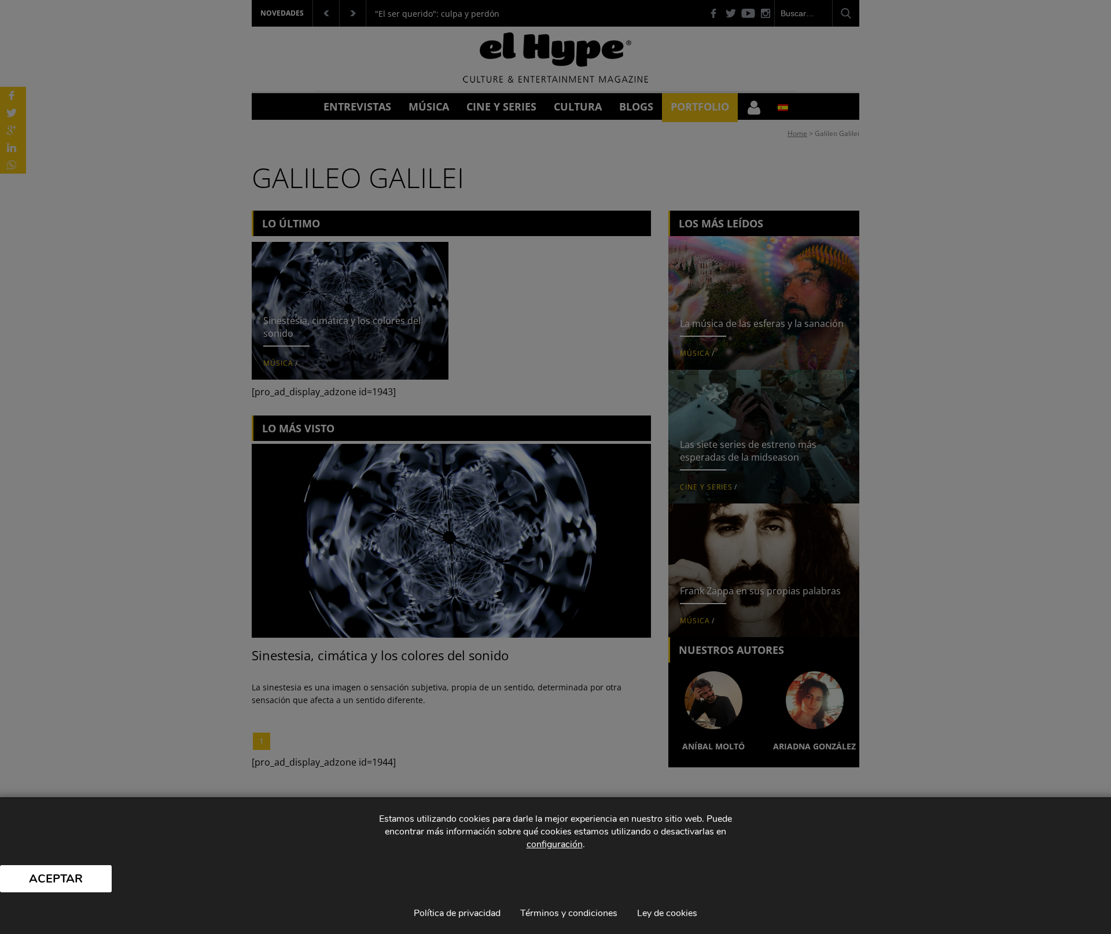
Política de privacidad (457, 913)
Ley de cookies (667, 913)
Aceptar (56, 879)
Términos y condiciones (568, 913)
